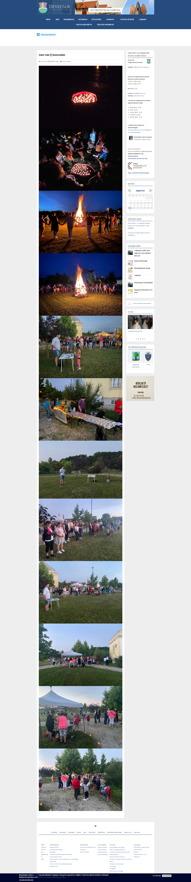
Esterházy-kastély (114, 854)
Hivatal (79, 832)
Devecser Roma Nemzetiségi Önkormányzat (61, 854)
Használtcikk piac (138, 849)
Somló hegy (113, 866)
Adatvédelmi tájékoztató (114, 832)
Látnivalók (110, 19)
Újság (42, 859)
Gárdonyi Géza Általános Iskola (88, 847)
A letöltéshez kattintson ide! (142, 139)
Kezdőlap (54, 832)
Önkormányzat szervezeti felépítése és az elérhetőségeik (64, 859)
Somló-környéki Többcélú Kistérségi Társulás (61, 864)
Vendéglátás (113, 868)
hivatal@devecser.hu (139, 93)
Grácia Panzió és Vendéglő (116, 871)
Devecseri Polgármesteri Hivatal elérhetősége (139, 54)
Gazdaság (62, 832)
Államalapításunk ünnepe (142, 268)
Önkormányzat (69, 19)
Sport (84, 832)
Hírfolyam (43, 847)
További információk (26, 880)
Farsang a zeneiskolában (135, 331)
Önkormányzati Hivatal (56, 857)
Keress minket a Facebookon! (142, 303)
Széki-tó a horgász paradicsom (117, 849)
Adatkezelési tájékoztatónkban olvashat (51, 877)
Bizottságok (53, 852)
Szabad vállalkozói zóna (140, 854)
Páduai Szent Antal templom (117, 857)
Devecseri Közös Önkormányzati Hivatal (120, 852)
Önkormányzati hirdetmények (143, 283)
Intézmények (82, 19)
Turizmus (112, 845)
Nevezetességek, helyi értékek (117, 847)
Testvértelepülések (102, 852)
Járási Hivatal (53, 861)
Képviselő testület (54, 847)
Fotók (130, 312)
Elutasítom (167, 875)
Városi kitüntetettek (103, 854)
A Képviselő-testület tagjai (56, 849)
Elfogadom (157, 875)
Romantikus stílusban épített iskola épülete (121, 859)
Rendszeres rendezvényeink (117, 864)
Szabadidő (142, 19)
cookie (36, 875)
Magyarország (44, 854)
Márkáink (136, 852)
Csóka (148, 364)
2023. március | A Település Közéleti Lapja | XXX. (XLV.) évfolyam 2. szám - (139, 225)
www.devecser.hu (138, 96)
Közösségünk (96, 19)
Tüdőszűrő (137, 275)
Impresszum (128, 832)
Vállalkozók (137, 857)
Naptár (131, 183)
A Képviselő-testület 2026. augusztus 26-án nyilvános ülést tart (142, 253)
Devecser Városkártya (84, 25)
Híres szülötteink (102, 849)
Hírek (57, 19)
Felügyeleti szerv (54, 866)
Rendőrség (82, 849)
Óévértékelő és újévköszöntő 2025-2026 (140, 334)
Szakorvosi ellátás (84, 852)
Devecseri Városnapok (140, 261)
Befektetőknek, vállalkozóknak (141, 847)
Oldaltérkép (101, 832)
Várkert (111, 861)
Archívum (43, 849)
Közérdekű (92, 832)
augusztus (140, 190)
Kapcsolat (137, 832)
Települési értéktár (127, 19)
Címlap (48, 19)
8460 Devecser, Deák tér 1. (142, 67)
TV (41, 857)
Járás (42, 852)
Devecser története (102, 847)
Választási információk (105, 25)
